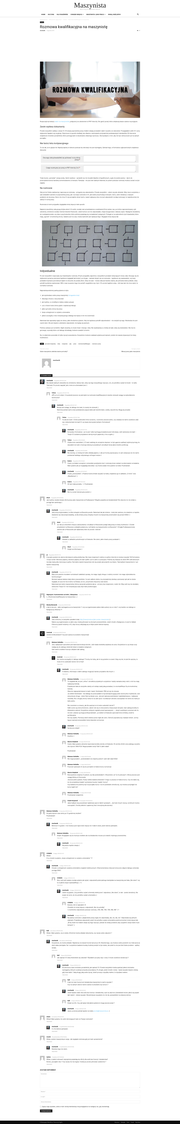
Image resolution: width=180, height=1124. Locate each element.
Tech (128, 1122)
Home (43, 14)
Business (117, 1122)
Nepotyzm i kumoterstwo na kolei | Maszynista (62, 594)
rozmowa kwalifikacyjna (84, 343)
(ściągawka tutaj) (74, 295)
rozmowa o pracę (96, 343)
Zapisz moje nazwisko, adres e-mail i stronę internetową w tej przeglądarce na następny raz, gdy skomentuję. (75, 1106)
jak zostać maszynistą (50, 343)
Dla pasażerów (62, 14)
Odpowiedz (49, 387)
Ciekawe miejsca (76, 14)
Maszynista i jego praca (95, 14)
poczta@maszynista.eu (101, 1011)
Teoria (65, 19)
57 (139, 30)
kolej (59, 343)
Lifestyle (123, 1122)
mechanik (42, 30)
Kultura (51, 14)
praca (74, 343)
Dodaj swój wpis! (114, 14)
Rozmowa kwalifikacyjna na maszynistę (74, 27)
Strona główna (43, 19)
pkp (70, 343)
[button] (138, 14)
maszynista (64, 343)
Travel (132, 1122)
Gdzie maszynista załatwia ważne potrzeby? (54, 351)
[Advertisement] (90, 46)
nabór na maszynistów (62, 121)
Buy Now (137, 1122)
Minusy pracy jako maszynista (131, 351)
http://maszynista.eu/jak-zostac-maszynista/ (94, 619)
